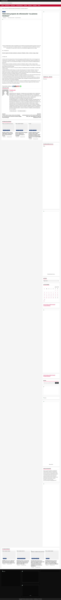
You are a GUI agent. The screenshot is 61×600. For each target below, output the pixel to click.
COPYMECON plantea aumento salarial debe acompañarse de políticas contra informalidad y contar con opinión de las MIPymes (51, 562)
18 (46, 295)
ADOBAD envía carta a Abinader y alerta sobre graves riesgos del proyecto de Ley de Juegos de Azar (8, 561)
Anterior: (11, 115)
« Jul (44, 300)
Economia (35, 5)
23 (57, 295)
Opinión (25, 5)
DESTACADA (33, 558)
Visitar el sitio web (13, 110)
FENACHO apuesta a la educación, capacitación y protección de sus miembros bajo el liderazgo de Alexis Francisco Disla (23, 562)
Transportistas (23, 558)
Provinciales (34, 130)
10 (44, 294)
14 (53, 294)
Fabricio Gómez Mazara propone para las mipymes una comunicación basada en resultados (21, 134)
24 (44, 297)
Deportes (30, 5)
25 (46, 297)
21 (53, 295)
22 (55, 295)
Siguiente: (31, 115)
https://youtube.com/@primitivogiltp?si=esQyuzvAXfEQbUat (49, 305)
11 (46, 294)
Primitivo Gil (4, 17)
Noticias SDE (7, 5)
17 (44, 295)
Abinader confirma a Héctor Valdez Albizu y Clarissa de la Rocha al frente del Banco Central (7, 134)
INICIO (2, 5)
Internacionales (19, 5)
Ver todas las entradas (21, 110)
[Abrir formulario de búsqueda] (59, 5)
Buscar (44, 380)
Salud (39, 5)
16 (57, 294)
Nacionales (13, 5)
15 (55, 294)
